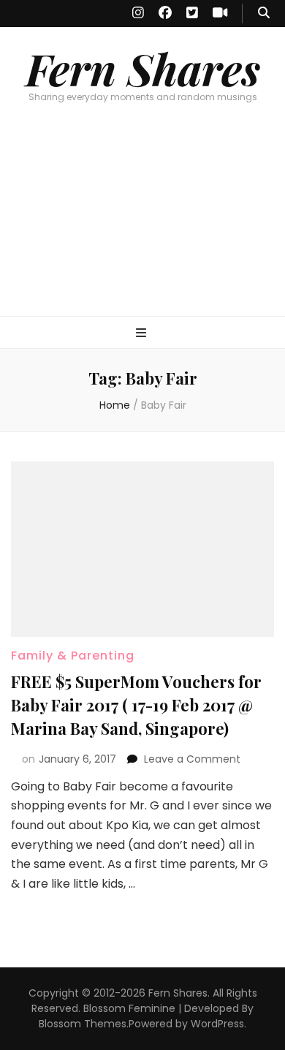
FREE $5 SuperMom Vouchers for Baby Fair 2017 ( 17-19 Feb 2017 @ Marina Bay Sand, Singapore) (136, 705)
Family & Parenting (72, 655)
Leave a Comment (192, 759)
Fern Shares (143, 68)
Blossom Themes (82, 1023)
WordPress (217, 1023)
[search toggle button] (264, 13)
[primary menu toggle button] (143, 334)
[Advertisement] (142, 224)
